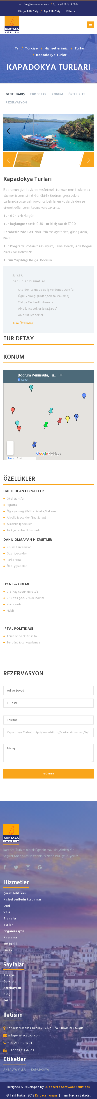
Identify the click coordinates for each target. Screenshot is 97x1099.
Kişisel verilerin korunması (22, 899)
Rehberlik (10, 943)
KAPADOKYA (40, 1069)
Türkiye (31, 48)
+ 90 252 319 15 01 (68, 4)
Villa (6, 912)
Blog (6, 994)
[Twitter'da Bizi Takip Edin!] (16, 867)
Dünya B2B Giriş (28, 11)
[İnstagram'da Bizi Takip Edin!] (28, 867)
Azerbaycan (12, 987)
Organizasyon (13, 931)
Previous (9, 131)
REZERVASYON (16, 102)
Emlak (7, 950)
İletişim (9, 1000)
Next (88, 131)
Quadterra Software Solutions (67, 1087)
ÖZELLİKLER (77, 94)
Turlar (79, 48)
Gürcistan (10, 981)
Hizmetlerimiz (56, 48)
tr (16, 48)
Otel (6, 905)
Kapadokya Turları (51, 55)
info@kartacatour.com (36, 4)
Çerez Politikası (15, 893)
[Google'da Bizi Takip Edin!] (40, 867)
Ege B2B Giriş (52, 11)
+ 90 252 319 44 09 (21, 1050)
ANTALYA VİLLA (14, 1069)
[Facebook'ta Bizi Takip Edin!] (4, 867)
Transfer (10, 918)
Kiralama (10, 937)
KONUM (57, 94)
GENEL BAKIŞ (15, 94)
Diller (69, 11)
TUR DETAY (38, 94)
